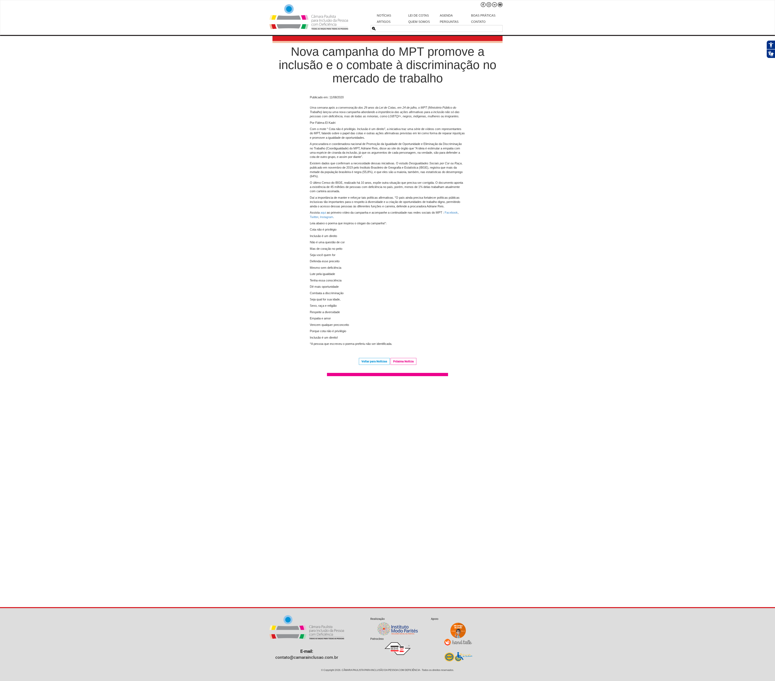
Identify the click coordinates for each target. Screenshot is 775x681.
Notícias (384, 15)
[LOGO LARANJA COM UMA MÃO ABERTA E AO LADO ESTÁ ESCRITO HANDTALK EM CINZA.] (458, 642)
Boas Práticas (483, 15)
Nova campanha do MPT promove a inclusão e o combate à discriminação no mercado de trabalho (387, 65)
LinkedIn (494, 4)
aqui (323, 212)
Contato (478, 21)
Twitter (314, 217)
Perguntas (449, 21)
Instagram (488, 4)
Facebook (483, 4)
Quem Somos (419, 21)
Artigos (384, 21)
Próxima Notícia (403, 361)
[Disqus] (387, 436)
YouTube (500, 4)
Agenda (446, 15)
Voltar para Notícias (374, 361)
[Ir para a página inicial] (308, 16)
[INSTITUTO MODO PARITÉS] (397, 628)
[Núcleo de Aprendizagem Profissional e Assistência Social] (458, 657)
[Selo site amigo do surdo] (458, 630)
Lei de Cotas (418, 15)
